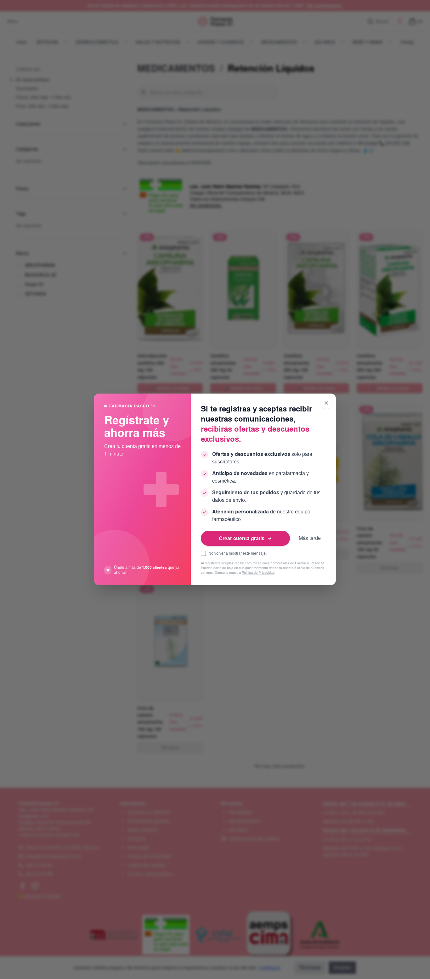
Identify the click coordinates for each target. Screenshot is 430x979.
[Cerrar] (326, 403)
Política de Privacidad (258, 573)
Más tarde (310, 538)
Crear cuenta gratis (241, 538)
